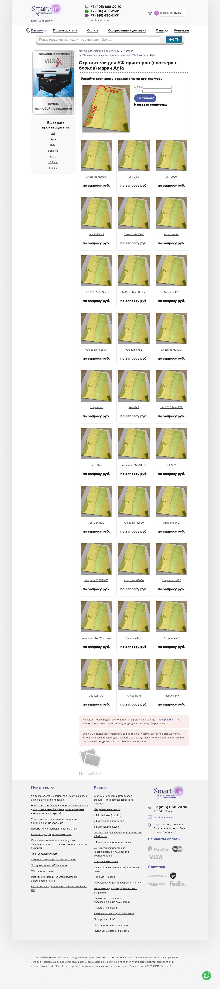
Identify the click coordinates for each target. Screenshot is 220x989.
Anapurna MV (171, 695)
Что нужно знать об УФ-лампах (49, 865)
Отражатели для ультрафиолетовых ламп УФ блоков (118, 834)
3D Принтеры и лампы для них (112, 925)
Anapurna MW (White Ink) (96, 638)
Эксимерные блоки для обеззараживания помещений (112, 900)
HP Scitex (53, 162)
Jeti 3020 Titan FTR (171, 407)
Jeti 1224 (171, 465)
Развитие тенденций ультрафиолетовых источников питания (54, 878)
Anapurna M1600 (171, 580)
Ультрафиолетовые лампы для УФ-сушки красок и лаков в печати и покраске (59, 797)
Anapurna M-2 (171, 522)
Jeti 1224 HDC (96, 522)
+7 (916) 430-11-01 (105, 11)
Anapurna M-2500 (96, 349)
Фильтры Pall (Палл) (105, 907)
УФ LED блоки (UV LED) (107, 815)
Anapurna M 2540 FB (96, 580)
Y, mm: (138, 90)
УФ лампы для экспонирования (112, 842)
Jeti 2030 (171, 176)
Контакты (181, 30)
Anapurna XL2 (134, 349)
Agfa (53, 139)
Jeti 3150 (134, 176)
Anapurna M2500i (171, 349)
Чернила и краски (104, 877)
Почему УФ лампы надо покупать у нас (54, 828)
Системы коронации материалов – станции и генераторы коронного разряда (114, 799)
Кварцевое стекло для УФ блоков (114, 913)
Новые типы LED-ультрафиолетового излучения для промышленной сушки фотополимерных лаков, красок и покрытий (59, 809)
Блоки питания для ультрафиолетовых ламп (116, 869)
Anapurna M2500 (134, 522)
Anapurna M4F (134, 638)
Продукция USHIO (104, 919)
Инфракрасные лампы (107, 809)
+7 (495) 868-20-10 (106, 7)
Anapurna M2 (171, 638)
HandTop (53, 150)
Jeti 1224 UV (96, 695)
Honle (53, 156)
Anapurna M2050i (96, 176)
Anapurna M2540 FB (134, 465)
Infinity (53, 168)
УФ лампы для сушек (106, 826)
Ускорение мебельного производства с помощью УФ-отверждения (54, 821)
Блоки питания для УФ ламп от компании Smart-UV (59, 888)
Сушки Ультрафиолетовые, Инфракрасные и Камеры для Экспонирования (111, 851)
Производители (65, 30)
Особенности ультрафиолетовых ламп (53, 859)
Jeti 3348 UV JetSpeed (96, 292)
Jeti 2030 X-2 (96, 234)
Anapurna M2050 (134, 580)
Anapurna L (96, 407)
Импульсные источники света (111, 930)
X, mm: (138, 86)
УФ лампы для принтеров (109, 821)
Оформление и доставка (127, 30)
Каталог (37, 30)
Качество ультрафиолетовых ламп (51, 834)
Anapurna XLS (171, 292)
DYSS (53, 145)
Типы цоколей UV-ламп (44, 853)
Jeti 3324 (96, 465)
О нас (160, 30)
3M (53, 133)
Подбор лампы (165, 719)
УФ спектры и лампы (43, 871)
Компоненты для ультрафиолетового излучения (115, 890)
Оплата (92, 30)
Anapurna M (134, 695)
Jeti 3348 (134, 407)
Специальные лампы (106, 861)
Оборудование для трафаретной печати (117, 882)
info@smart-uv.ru (100, 20)
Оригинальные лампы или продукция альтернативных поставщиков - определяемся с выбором (59, 844)
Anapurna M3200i (134, 234)
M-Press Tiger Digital (133, 292)
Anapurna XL (171, 234)
